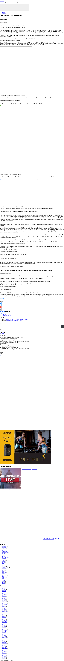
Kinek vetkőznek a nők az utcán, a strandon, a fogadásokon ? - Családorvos (17, 319)
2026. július (3, 587)
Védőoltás (3, 580)
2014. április (4, 653)
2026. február (4, 591)
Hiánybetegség (4, 559)
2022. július (3, 623)
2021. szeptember (4, 632)
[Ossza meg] (32, 313)
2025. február (4, 599)
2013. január (4, 655)
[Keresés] (62, 326)
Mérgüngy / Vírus (4, 569)
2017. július (3, 650)
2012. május (3, 657)
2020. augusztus (4, 639)
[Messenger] (32, 304)
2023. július (3, 614)
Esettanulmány (4, 554)
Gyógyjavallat (4, 558)
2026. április (4, 589)
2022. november (4, 621)
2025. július (3, 595)
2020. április (4, 641)
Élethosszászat (4, 13)
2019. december (4, 643)
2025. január (4, 600)
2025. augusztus (4, 594)
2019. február (4, 646)
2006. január (4, 658)
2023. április (4, 617)
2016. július (3, 652)
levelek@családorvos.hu (7, 330)
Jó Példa (3, 563)
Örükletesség (4, 572)
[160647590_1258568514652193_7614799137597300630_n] (25, 463)
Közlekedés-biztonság (5, 565)
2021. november (4, 630)
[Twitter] (32, 305)
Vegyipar (3, 581)
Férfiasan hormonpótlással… (7, 315)
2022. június (4, 624)
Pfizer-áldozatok (4, 575)
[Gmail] (32, 307)
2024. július (3, 605)
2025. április (4, 597)
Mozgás (3, 570)
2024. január (4, 610)
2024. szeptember (4, 603)
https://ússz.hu (2, 333)
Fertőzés (3, 555)
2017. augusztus (4, 649)
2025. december (4, 592)
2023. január (4, 619)
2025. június (4, 596)
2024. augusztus (4, 604)
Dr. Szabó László (6, 17)
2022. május (3, 625)
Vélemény (3, 582)
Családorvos (2, 1)
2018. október (4, 647)
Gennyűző (3, 556)
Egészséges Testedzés (5, 553)
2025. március (4, 598)
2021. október (4, 631)
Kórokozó (3, 564)
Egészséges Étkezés (5, 552)
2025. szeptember (4, 593)
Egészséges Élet (16, 17)
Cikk (2, 550)
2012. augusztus (4, 656)
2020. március (4, 642)
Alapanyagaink (4, 546)
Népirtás (3, 571)
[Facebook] (32, 302)
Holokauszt (3, 560)
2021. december (4, 629)
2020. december (4, 637)
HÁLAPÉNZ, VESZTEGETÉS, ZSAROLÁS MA (29, 469)
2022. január (4, 628)
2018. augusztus (4, 648)
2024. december (4, 601)
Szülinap (3, 578)
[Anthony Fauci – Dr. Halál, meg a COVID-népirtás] (10, 478)
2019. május (3, 645)
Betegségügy (4, 549)
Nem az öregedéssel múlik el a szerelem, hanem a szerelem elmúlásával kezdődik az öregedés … (52, 539)
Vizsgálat (3, 583)
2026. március (4, 590)
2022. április (4, 626)
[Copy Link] (32, 310)
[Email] (32, 308)
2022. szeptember (4, 622)
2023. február (4, 618)
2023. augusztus (4, 613)
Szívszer (3, 576)
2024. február (4, 609)
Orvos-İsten (3, 573)
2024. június (4, 606)
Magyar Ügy (4, 568)
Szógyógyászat (25, 17)
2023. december (4, 611)
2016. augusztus (4, 651)
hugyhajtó (3, 561)
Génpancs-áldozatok (5, 557)
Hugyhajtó (3, 562)
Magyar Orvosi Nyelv (5, 567)
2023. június (4, 615)
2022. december (4, 620)
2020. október (4, 638)
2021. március (4, 635)
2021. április (4, 634)
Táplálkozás (3, 579)
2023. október (4, 612)
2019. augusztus (4, 644)
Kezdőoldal (3, 12)
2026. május (3, 588)
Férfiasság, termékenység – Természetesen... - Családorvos (14, 320)
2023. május (3, 616)
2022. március (4, 627)
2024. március (4, 608)
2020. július (3, 640)
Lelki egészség (21, 17)
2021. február (4, 636)
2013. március (4, 654)
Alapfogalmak (11, 17)
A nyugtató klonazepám (6, 314)
